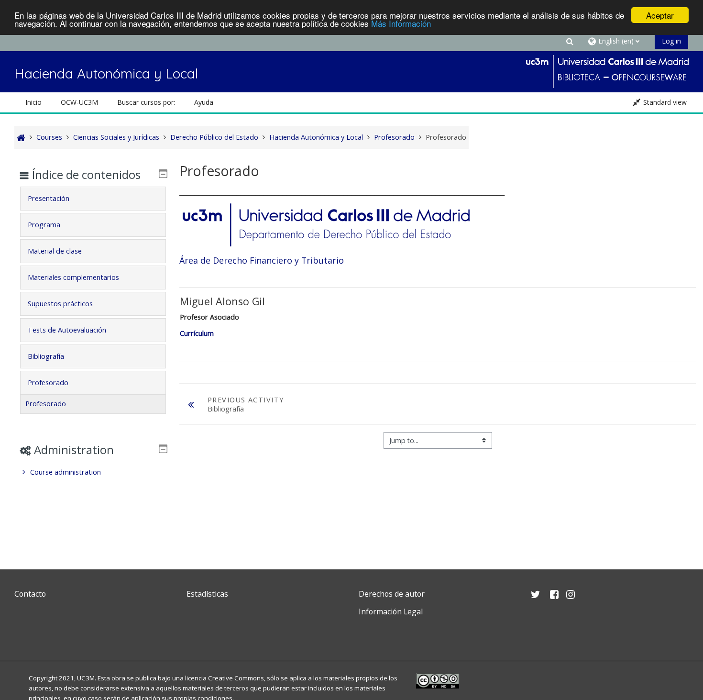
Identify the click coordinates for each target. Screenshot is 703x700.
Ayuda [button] (203, 102)
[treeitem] (93, 472)
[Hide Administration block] (163, 448)
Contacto (30, 594)
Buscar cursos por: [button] (146, 102)
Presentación (48, 198)
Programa (44, 224)
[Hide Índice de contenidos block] (163, 173)
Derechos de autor (392, 594)
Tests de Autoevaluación (67, 329)
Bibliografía (46, 356)
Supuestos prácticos (60, 303)
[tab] (93, 198)
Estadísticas (207, 594)
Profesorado (48, 382)
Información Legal (391, 611)
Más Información (401, 24)
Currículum (197, 333)
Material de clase (55, 251)
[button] (569, 41)
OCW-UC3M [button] (79, 102)
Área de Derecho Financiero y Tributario (261, 260)
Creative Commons (236, 678)
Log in (671, 40)
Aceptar (660, 15)
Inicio (33, 102)
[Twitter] (24, 634)
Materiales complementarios (73, 277)
